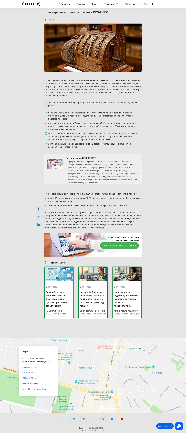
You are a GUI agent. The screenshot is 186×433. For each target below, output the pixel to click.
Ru (153, 4)
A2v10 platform (98, 430)
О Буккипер (64, 4)
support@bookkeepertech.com (35, 389)
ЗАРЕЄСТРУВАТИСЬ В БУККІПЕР (120, 245)
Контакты (130, 4)
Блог (94, 4)
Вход (146, 4)
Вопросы (81, 4)
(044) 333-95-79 (29, 367)
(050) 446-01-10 (29, 378)
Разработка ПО (111, 4)
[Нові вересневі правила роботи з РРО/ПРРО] (39, 209)
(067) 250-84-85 (29, 373)
